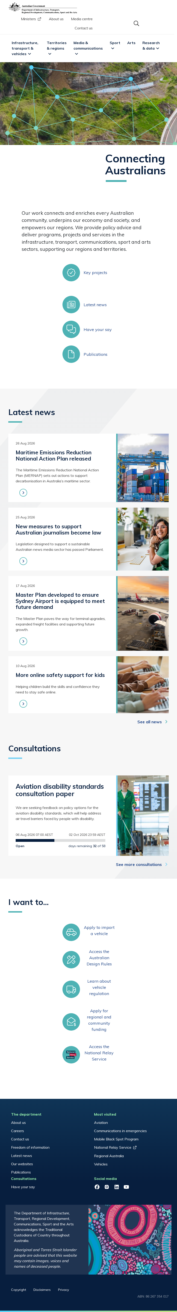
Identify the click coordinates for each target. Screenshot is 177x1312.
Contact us (84, 28)
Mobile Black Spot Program (116, 1139)
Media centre (82, 19)
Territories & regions (57, 45)
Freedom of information (30, 1147)
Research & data (151, 45)
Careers (17, 1130)
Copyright (18, 1290)
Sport (115, 42)
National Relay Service (112, 1147)
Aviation (101, 1122)
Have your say (23, 1187)
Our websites (22, 1164)
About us (56, 19)
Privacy (63, 1290)
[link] (88, 272)
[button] (136, 23)
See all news (149, 721)
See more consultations (139, 864)
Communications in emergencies (120, 1130)
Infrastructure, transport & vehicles (25, 48)
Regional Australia (109, 1156)
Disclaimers (42, 1290)
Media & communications (88, 45)
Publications (21, 1172)
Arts (131, 42)
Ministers (28, 19)
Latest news (21, 1155)
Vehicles (101, 1164)
